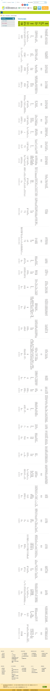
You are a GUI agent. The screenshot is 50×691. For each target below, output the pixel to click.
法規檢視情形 (44, 654)
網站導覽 (4, 2)
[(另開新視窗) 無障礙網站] (45, 687)
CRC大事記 (14, 656)
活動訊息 (3, 672)
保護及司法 (13, 674)
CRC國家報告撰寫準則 (25, 656)
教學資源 (3, 668)
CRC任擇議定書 (24, 653)
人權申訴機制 (4, 20)
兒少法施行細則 (34, 669)
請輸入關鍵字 (30, 2)
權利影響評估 (44, 656)
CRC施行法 (14, 654)
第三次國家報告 (34, 656)
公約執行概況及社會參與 (15, 670)
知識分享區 (13, 679)
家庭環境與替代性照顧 (15, 672)
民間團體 (43, 669)
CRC (12, 653)
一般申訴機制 (4, 25)
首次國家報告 (34, 653)
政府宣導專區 (44, 668)
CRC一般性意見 (24, 654)
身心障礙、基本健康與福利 (15, 676)
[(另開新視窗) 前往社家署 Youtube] (22, 5)
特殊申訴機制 (4, 23)
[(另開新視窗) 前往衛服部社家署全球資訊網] (30, 8)
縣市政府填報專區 (35, 672)
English (13, 2)
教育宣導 (3, 657)
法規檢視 (3, 656)
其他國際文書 (24, 658)
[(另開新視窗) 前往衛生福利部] (22, 8)
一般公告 (3, 653)
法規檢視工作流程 (45, 653)
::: (1, 0)
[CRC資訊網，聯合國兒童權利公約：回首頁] (9, 8)
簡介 (12, 668)
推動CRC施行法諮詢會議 (15, 662)
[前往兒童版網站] (45, 8)
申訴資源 (3, 18)
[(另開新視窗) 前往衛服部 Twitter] (27, 5)
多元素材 (3, 669)
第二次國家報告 (34, 654)
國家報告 (3, 654)
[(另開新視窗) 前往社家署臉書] (25, 5)
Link (41, 35)
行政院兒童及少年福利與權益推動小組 (15, 658)
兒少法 (33, 668)
